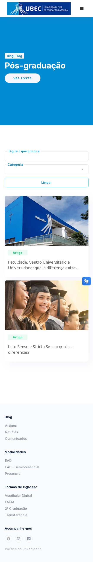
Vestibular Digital (18, 496)
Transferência (16, 515)
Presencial (13, 473)
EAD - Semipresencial (22, 467)
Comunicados (16, 438)
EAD (8, 461)
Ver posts (22, 78)
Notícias (11, 432)
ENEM (9, 502)
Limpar (46, 182)
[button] (81, 8)
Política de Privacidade (23, 549)
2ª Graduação (16, 508)
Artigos (11, 425)
